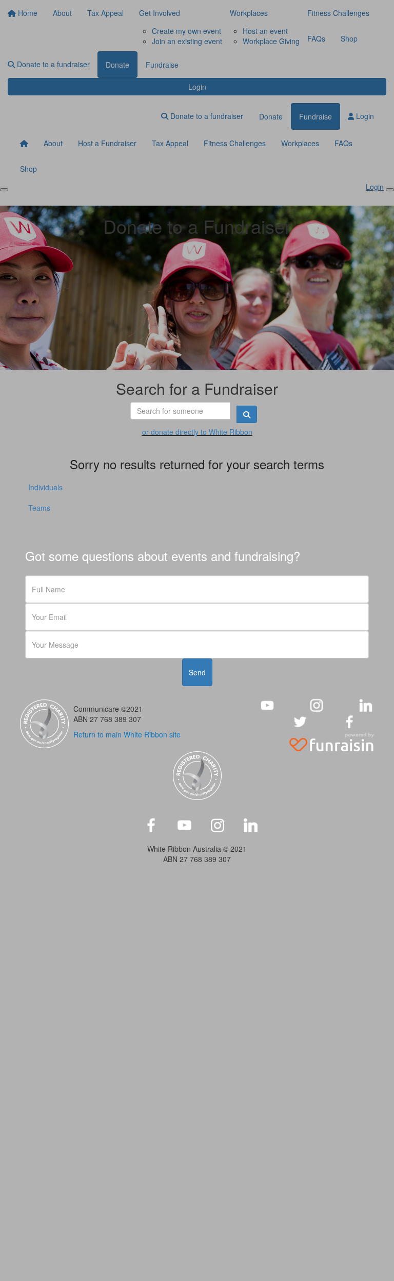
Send (197, 672)
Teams (39, 508)
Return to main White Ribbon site (127, 734)
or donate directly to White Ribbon (197, 432)
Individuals (45, 487)
